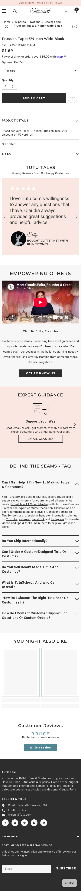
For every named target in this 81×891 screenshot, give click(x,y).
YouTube (11, 519)
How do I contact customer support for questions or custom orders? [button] (34, 615)
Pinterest (25, 519)
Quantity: (8, 80)
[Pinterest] (24, 822)
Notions (35, 22)
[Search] (15, 11)
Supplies (20, 22)
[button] (4, 216)
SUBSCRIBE (66, 868)
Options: (13, 62)
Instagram (57, 519)
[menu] (4, 11)
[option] (40, 216)
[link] (72, 98)
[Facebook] (5, 822)
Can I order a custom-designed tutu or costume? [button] (34, 554)
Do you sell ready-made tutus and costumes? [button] (30, 569)
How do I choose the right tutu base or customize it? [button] (35, 600)
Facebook (38, 519)
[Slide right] (74, 424)
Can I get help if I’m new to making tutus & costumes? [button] (36, 484)
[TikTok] (34, 822)
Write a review (40, 747)
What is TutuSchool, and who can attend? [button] (29, 584)
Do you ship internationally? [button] (24, 541)
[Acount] (66, 11)
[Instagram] (14, 822)
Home (7, 22)
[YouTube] (43, 822)
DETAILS (58, 3)
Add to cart (34, 98)
